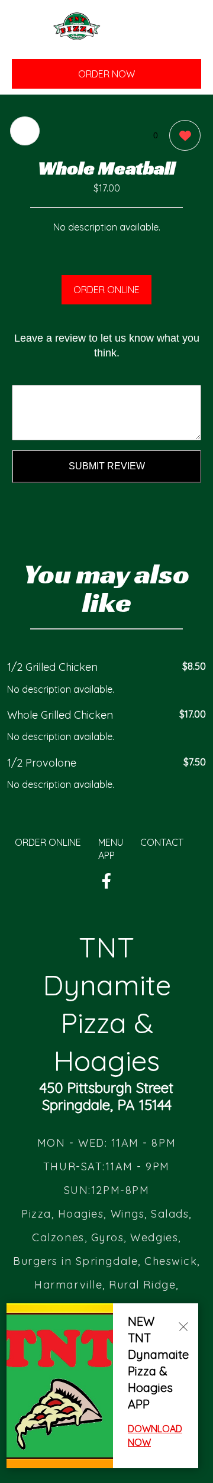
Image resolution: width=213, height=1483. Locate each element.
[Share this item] (25, 130)
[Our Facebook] (106, 881)
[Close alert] (183, 1325)
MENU (110, 842)
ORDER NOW (106, 74)
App (106, 855)
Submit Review (107, 466)
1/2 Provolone (41, 763)
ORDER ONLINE (106, 290)
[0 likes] (182, 135)
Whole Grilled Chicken (60, 715)
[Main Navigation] (27, 35)
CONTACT (161, 842)
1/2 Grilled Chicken (52, 667)
